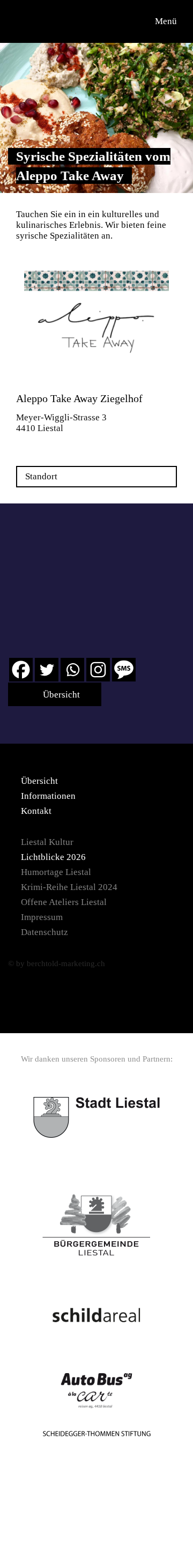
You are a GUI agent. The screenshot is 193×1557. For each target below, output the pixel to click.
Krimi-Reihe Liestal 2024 (69, 887)
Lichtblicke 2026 (53, 857)
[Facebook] (21, 669)
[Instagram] (98, 669)
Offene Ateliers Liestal (64, 902)
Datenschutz (44, 932)
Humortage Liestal (56, 872)
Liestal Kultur (47, 842)
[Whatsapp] (72, 669)
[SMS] (124, 669)
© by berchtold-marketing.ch (56, 963)
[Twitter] (46, 669)
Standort (41, 476)
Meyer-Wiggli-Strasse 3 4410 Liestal (61, 422)
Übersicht (60, 694)
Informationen (48, 796)
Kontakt (36, 811)
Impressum (42, 917)
